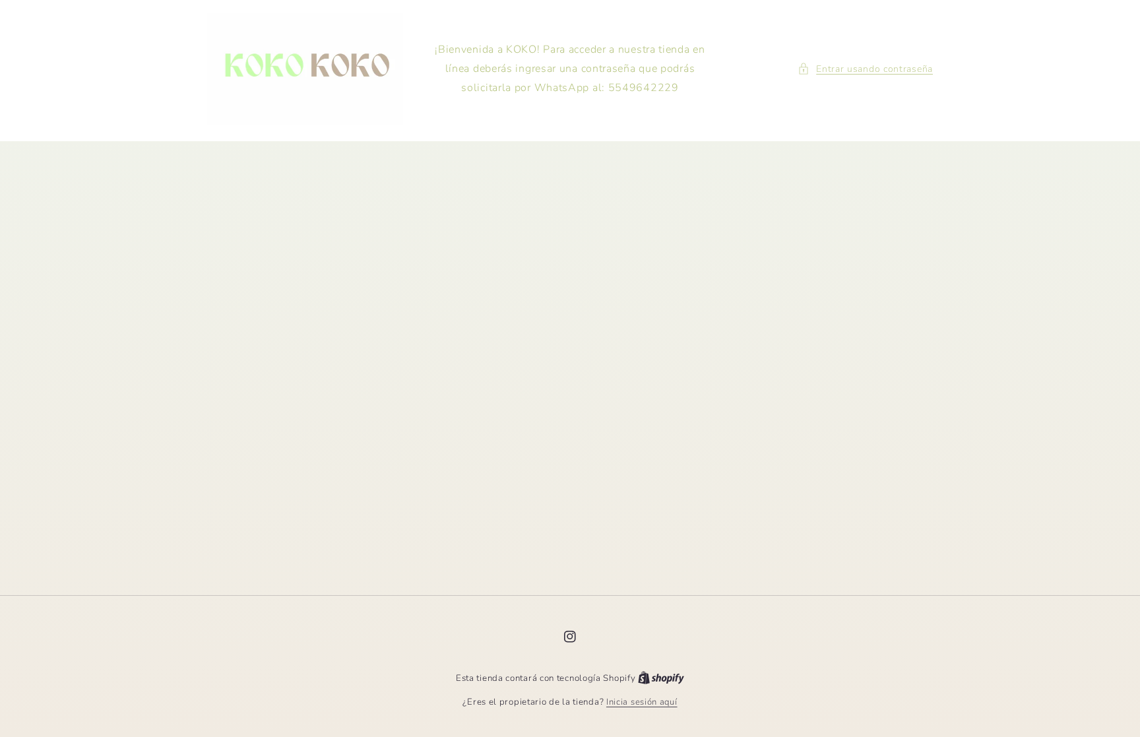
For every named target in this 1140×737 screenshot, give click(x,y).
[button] (865, 69)
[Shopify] (661, 678)
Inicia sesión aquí (642, 702)
